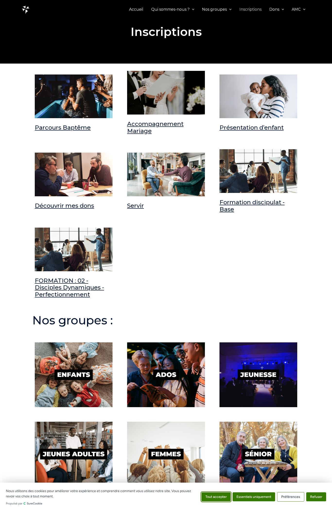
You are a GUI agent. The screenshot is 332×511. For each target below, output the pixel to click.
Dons (274, 9)
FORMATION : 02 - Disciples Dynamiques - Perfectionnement (69, 287)
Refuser (316, 497)
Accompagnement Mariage (155, 127)
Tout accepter (216, 497)
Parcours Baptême (63, 127)
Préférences (290, 497)
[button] (192, 9)
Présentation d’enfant (251, 127)
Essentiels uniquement (253, 497)
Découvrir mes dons (64, 205)
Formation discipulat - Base (252, 206)
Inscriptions (250, 9)
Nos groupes (214, 9)
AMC (296, 9)
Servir (135, 205)
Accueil (136, 9)
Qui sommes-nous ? (170, 9)
